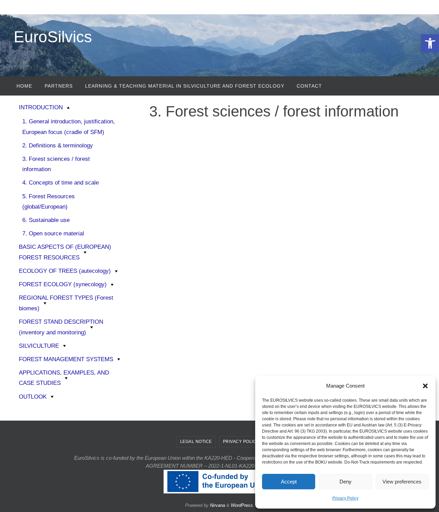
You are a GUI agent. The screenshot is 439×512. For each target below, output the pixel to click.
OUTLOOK (33, 396)
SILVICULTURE (39, 346)
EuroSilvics (53, 37)
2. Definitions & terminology (57, 145)
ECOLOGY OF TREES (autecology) (65, 271)
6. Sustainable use (46, 220)
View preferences (402, 482)
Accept (289, 482)
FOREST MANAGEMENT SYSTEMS (66, 359)
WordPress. (242, 505)
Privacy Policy (345, 498)
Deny (346, 482)
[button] (430, 43)
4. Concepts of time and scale (60, 182)
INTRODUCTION (41, 107)
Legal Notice (196, 441)
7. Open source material (53, 233)
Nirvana (217, 505)
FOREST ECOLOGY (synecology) (63, 284)
